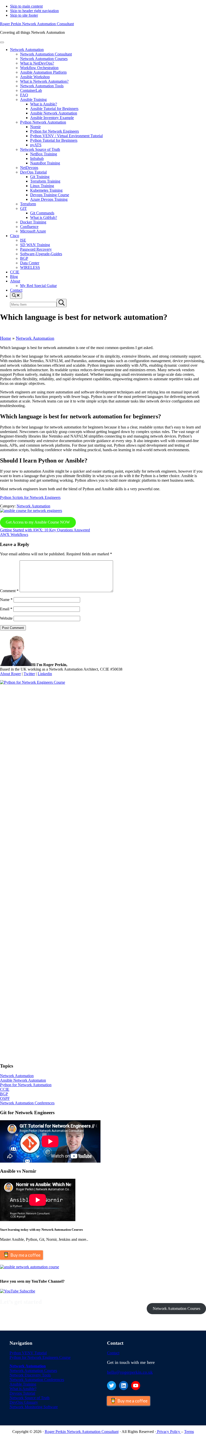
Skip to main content (26, 6)
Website (6, 618)
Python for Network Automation (26, 1085)
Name (6, 599)
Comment (9, 591)
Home (5, 338)
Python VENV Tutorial (28, 1353)
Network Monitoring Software (34, 1407)
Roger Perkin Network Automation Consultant (37, 24)
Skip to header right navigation (34, 11)
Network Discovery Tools (30, 1375)
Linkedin (45, 674)
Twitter (29, 674)
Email (6, 609)
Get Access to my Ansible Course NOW (38, 522)
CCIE (4, 1089)
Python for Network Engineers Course (40, 1357)
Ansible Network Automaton (23, 1080)
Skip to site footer (24, 15)
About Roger (10, 674)
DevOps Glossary (24, 1402)
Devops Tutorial (22, 1393)
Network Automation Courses (176, 1308)
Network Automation (35, 338)
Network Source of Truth (29, 1398)
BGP (4, 1094)
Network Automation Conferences (27, 1103)
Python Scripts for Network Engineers (30, 497)
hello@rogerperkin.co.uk (130, 1372)
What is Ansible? (23, 1389)
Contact (113, 1353)
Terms (189, 1431)
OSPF (5, 1098)
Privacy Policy (168, 1431)
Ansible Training (23, 1384)
